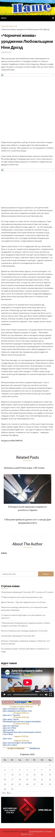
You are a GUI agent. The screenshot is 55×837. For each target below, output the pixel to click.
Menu (3, 18)
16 (5, 779)
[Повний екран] (50, 694)
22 (50, 779)
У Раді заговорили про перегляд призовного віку (22, 597)
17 (12, 779)
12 (27, 774)
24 (12, 784)
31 (12, 789)
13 (34, 774)
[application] (27, 682)
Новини (11, 26)
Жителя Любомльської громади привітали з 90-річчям (24, 631)
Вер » (9, 793)
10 (12, 774)
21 (42, 779)
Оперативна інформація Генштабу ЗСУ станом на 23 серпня (27, 592)
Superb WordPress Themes (40, 831)
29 (50, 784)
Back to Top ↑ (27, 834)
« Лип (3, 793)
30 (5, 789)
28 (42, 784)
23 (5, 784)
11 (20, 774)
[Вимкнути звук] (46, 694)
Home (3, 26)
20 (34, 779)
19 (27, 779)
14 (42, 774)
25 (20, 784)
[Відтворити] (4, 694)
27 (34, 784)
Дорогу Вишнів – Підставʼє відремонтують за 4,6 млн (23, 602)
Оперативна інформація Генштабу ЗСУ (18, 636)
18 (20, 779)
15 (50, 774)
